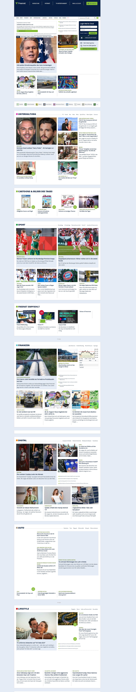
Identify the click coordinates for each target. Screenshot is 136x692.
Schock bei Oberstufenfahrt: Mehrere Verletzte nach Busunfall (68, 22)
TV (63, 114)
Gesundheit (95, 609)
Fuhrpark (87, 528)
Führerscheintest (94, 528)
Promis (66, 114)
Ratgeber (73, 609)
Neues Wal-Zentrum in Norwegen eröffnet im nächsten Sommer (70, 646)
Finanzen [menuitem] (26, 18)
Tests (71, 528)
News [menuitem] (17, 18)
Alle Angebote (93, 3)
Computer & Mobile (67, 440)
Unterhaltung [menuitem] (37, 18)
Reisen (78, 609)
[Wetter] (73, 18)
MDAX (81, 365)
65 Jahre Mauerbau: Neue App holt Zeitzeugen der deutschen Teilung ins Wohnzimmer (74, 483)
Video (73, 114)
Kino (70, 114)
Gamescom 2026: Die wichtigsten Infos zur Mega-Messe (69, 478)
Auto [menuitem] (31, 18)
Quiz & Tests (82, 114)
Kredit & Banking (80, 345)
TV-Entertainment (61, 3)
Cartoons (96, 114)
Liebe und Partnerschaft (86, 609)
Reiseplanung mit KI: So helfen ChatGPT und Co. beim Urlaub (70, 476)
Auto (21, 527)
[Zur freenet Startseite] (21, 3)
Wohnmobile (81, 528)
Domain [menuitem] (64, 18)
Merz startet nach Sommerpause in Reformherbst (68, 28)
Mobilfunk (35, 3)
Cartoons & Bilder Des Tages (35, 191)
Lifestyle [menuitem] (45, 18)
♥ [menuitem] (68, 18)
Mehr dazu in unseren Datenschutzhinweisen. (42, 35)
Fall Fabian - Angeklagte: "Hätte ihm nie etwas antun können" (68, 31)
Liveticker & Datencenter (92, 225)
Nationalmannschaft (76, 225)
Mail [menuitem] (60, 18)
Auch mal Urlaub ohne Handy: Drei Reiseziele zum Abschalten (70, 643)
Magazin (75, 528)
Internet (47, 3)
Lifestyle (23, 608)
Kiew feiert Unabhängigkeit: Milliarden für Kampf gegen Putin (68, 25)
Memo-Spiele (89, 114)
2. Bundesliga (67, 225)
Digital (22, 440)
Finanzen (24, 345)
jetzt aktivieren (22, 31)
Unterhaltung (27, 114)
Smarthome (95, 440)
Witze (77, 114)
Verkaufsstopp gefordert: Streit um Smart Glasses (68, 480)
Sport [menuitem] (21, 18)
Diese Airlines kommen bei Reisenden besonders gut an (69, 648)
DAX (81, 363)
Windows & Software (86, 440)
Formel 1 (84, 225)
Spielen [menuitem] (56, 18)
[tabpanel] (36, 54)
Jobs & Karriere (72, 345)
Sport (21, 224)
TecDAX (82, 367)
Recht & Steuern (88, 345)
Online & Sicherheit (76, 440)
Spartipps (96, 345)
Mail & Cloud (76, 3)
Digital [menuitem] (50, 18)
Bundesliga (60, 225)
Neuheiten (66, 528)
